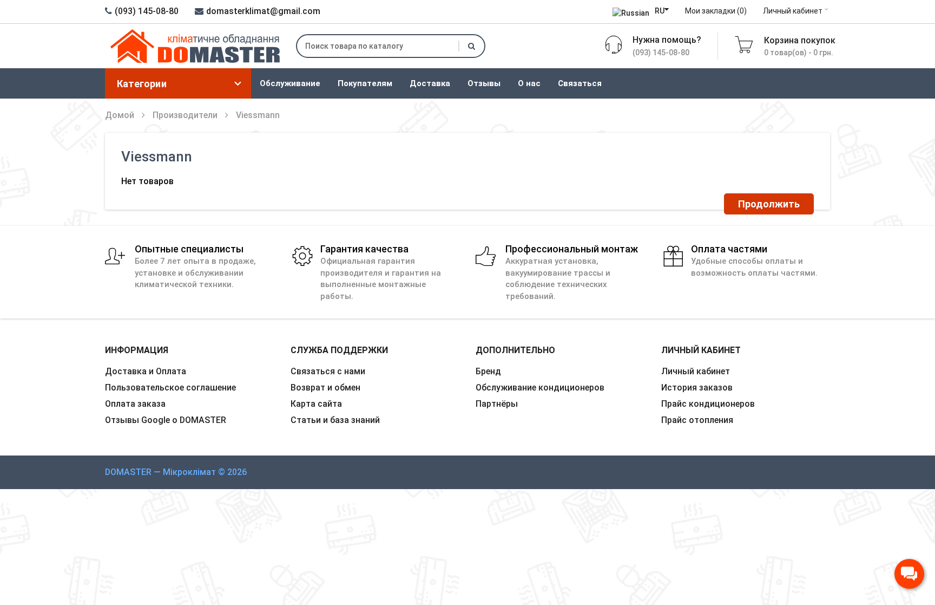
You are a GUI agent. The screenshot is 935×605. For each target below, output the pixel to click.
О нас (529, 83)
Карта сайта (316, 404)
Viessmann (258, 115)
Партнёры (497, 404)
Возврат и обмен (325, 387)
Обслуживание (290, 83)
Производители (185, 115)
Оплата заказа (135, 404)
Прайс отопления (697, 420)
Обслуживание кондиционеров (540, 387)
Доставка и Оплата (145, 371)
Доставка (430, 83)
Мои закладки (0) (716, 10)
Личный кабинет (792, 10)
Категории (142, 83)
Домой (119, 115)
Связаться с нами (328, 371)
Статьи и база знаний (335, 420)
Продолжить (769, 204)
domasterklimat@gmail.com (263, 11)
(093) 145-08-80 (147, 11)
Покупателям (365, 83)
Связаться (580, 83)
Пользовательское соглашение (170, 387)
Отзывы (484, 83)
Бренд (488, 371)
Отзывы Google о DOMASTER (165, 420)
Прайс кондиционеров (708, 404)
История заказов (697, 387)
